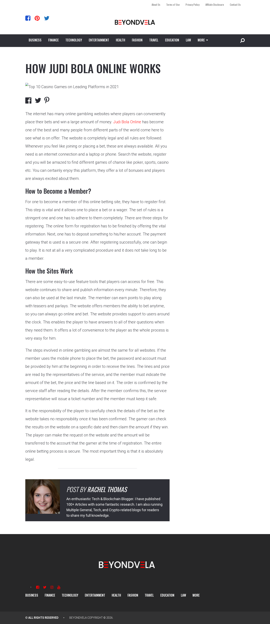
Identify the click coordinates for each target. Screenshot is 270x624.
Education (172, 40)
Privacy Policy (192, 5)
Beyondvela (78, 617)
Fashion (137, 40)
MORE (201, 40)
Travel (153, 40)
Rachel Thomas (107, 489)
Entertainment (99, 40)
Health (120, 40)
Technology (73, 40)
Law (188, 40)
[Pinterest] (37, 18)
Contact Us (235, 5)
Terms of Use (173, 5)
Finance (53, 40)
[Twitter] (46, 18)
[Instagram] (51, 587)
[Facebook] (27, 18)
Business (35, 40)
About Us (156, 5)
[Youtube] (58, 587)
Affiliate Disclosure (214, 5)
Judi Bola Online (127, 122)
